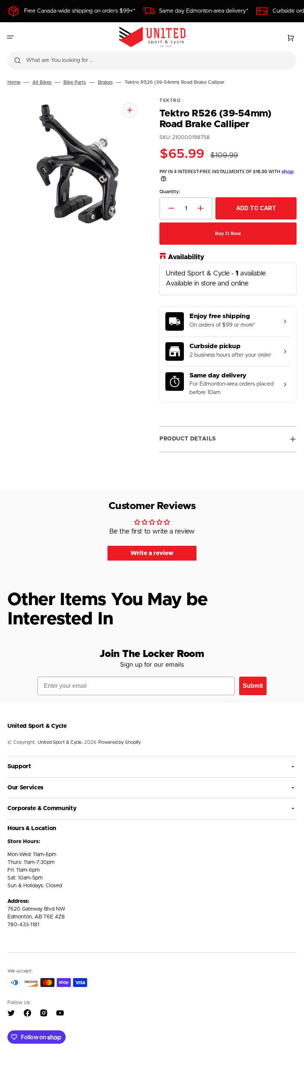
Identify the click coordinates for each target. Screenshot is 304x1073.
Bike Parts (74, 82)
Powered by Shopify (119, 742)
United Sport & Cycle (60, 742)
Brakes (105, 82)
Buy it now (228, 233)
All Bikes (42, 82)
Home (13, 82)
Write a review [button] (152, 553)
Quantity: (169, 191)
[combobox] (152, 60)
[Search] (17, 60)
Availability (186, 257)
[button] (10, 37)
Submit (253, 686)
